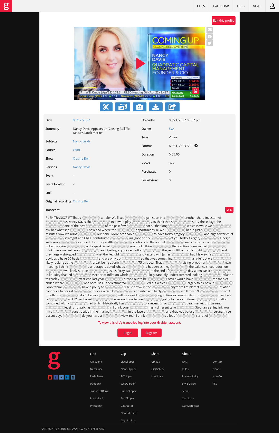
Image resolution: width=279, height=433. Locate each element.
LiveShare (157, 376)
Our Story (188, 398)
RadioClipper (128, 391)
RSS (215, 383)
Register (151, 333)
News (257, 6)
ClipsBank (96, 361)
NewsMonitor (129, 413)
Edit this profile (223, 20)
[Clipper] (106, 106)
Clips (201, 6)
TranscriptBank (99, 391)
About (186, 354)
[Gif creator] (122, 106)
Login (128, 333)
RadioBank (96, 376)
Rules (185, 369)
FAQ (184, 361)
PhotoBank (97, 398)
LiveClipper (127, 361)
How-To (217, 376)
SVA (171, 129)
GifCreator (127, 405)
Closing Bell (81, 158)
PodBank (95, 383)
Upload (155, 361)
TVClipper (126, 376)
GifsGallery (157, 369)
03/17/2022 (81, 120)
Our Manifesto (191, 405)
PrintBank (96, 405)
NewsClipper (128, 369)
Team (185, 391)
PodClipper (127, 398)
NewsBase (96, 369)
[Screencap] (139, 106)
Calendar (221, 6)
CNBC (77, 150)
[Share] (172, 106)
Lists (240, 6)
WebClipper (128, 383)
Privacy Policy (190, 376)
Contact (217, 361)
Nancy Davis (81, 141)
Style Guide (189, 383)
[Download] (156, 106)
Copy (229, 209)
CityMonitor (128, 420)
